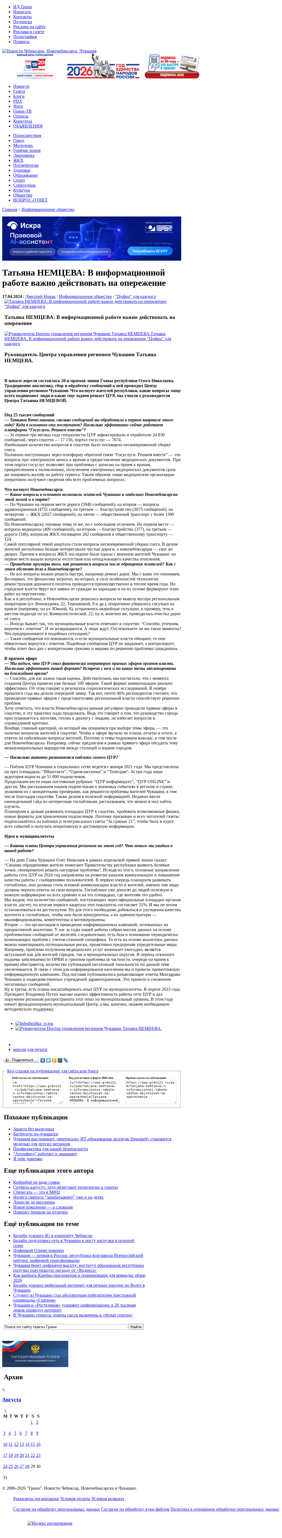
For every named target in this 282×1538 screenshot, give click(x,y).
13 (22, 1444)
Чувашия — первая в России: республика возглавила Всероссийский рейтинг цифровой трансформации (78, 1258)
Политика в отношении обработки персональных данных (224, 1509)
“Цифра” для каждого (135, 296)
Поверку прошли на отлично (40, 1212)
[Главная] (49, 51)
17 (5, 1455)
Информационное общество (47, 209)
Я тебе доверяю (27, 1158)
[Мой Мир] (60, 1060)
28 (27, 1466)
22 (33, 1455)
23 (38, 1455)
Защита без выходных (33, 1129)
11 (11, 1444)
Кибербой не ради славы (36, 1182)
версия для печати (30, 1049)
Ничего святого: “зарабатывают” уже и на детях (58, 1197)
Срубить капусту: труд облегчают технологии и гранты (65, 1187)
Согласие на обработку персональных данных (56, 1509)
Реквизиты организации (36, 1498)
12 (16, 1444)
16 (38, 1444)
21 (27, 1455)
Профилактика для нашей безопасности (50, 1148)
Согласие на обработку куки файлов (135, 1509)
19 (16, 1455)
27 (22, 1466)
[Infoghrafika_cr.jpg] (34, 1023)
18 (11, 1455)
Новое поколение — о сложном (43, 1207)
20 (22, 1455)
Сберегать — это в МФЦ (36, 1192)
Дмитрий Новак (40, 296)
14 (27, 1444)
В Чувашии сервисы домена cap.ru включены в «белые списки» (73, 1315)
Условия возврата (107, 1498)
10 (5, 1444)
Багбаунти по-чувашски (35, 1134)
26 (16, 1466)
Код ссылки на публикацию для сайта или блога (52, 1071)
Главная (9, 209)
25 (11, 1466)
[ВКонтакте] (43, 1060)
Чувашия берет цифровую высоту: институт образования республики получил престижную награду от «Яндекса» (78, 1268)
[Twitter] (48, 1060)
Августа (11, 1399)
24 (5, 1466)
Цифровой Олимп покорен (38, 1250)
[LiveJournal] (66, 1060)
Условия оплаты (75, 1498)
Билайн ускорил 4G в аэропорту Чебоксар (52, 1235)
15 (33, 1444)
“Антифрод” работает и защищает (45, 1153)
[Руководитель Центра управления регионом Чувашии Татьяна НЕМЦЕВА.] (88, 1028)
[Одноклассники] (54, 1060)
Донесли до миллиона (34, 1202)
